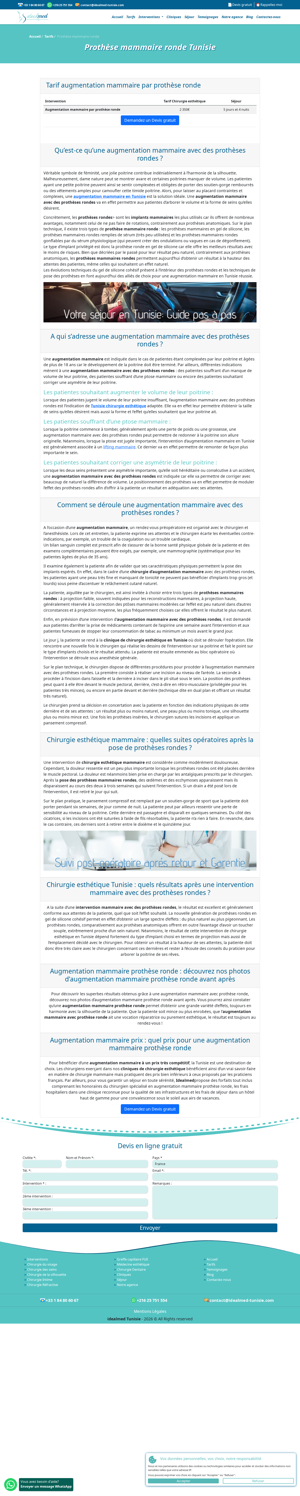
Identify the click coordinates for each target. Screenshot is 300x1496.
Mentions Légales (150, 1311)
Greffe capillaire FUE (132, 1259)
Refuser (258, 1481)
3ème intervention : (38, 1209)
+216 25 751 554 (62, 5)
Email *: (158, 1170)
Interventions (37, 1259)
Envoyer (150, 1227)
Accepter (183, 1481)
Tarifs (130, 17)
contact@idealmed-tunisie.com (102, 5)
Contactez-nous (268, 17)
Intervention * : (34, 1183)
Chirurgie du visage (42, 1264)
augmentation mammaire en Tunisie (109, 196)
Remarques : (162, 1183)
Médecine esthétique (133, 1264)
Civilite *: (29, 1157)
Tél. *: (27, 1170)
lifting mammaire (119, 447)
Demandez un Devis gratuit (150, 120)
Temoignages (208, 17)
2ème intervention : (38, 1196)
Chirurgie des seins (42, 1269)
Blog (249, 17)
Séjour (189, 17)
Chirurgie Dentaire (131, 1269)
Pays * (157, 1157)
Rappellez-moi (271, 4)
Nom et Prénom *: (80, 1157)
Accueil (117, 17)
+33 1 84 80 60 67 (33, 5)
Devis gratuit (242, 4)
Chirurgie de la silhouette (46, 1274)
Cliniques (174, 17)
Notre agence (232, 17)
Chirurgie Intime (39, 1279)
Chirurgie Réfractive (42, 1284)
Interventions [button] (150, 17)
